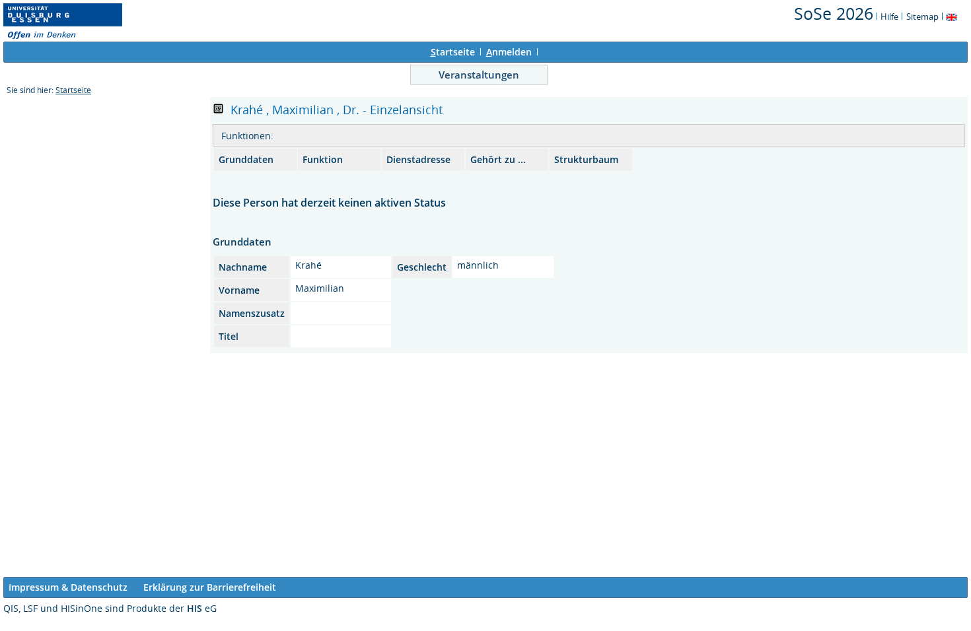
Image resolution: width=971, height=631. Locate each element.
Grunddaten (246, 159)
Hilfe (889, 16)
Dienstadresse (418, 159)
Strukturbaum (586, 159)
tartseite (453, 52)
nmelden (509, 52)
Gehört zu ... (498, 159)
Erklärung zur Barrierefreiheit (209, 587)
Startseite (73, 90)
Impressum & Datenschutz (68, 587)
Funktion (323, 159)
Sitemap (922, 16)
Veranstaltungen (479, 74)
